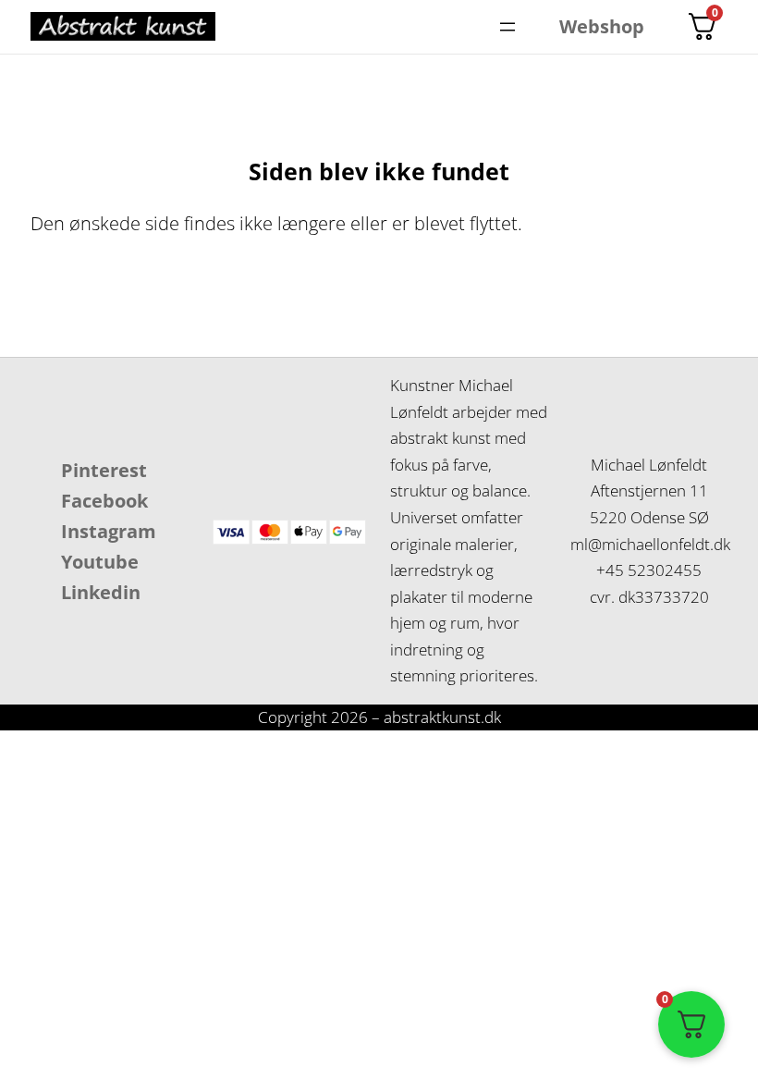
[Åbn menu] (507, 27)
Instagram (108, 531)
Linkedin (101, 592)
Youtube (100, 561)
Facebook (104, 500)
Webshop (601, 26)
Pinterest (104, 470)
